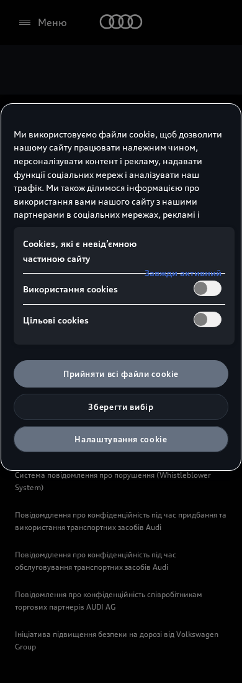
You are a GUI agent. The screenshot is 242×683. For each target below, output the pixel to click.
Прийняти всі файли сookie (121, 374)
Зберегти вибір (120, 407)
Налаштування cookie (120, 439)
